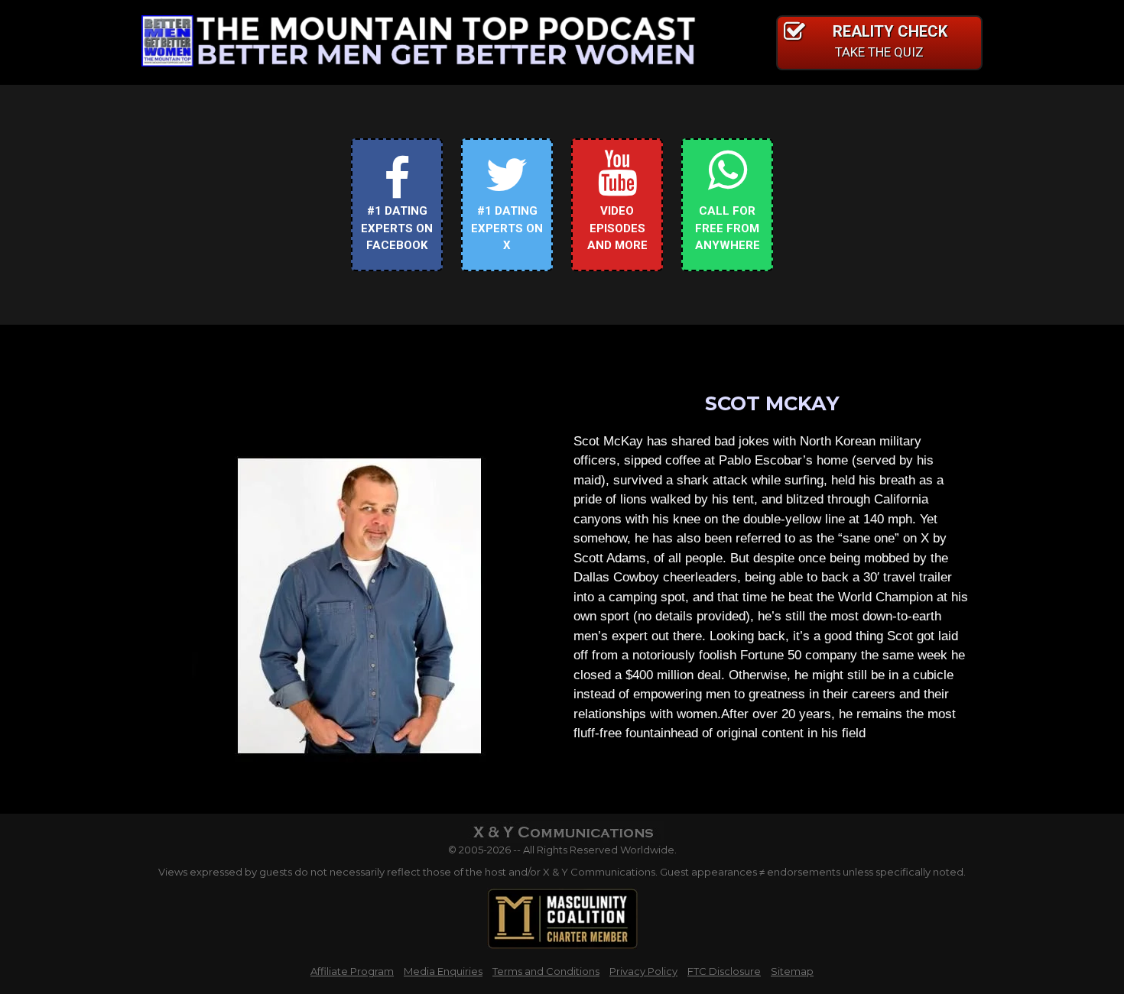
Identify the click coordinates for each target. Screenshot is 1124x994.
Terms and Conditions (545, 971)
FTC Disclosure (724, 971)
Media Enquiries (443, 971)
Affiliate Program (352, 971)
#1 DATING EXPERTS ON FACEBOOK (397, 228)
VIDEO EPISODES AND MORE (617, 228)
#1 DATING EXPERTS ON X (507, 228)
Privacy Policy (643, 971)
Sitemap (792, 971)
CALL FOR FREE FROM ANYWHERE (727, 228)
